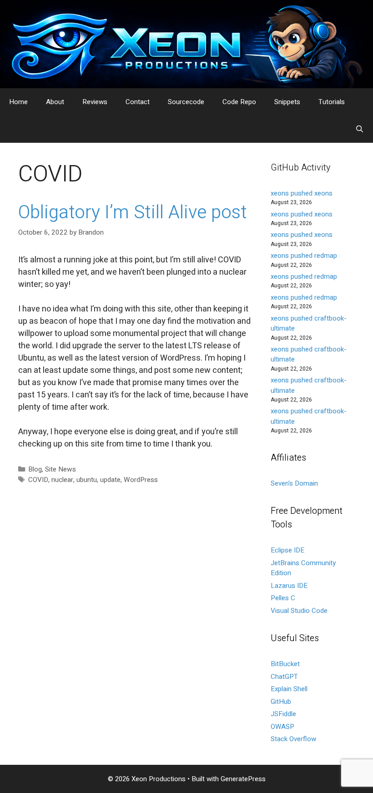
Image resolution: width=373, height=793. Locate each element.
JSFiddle (283, 714)
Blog (35, 469)
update (110, 480)
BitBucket (285, 664)
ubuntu (86, 480)
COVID (38, 480)
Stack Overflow (293, 739)
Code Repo (239, 102)
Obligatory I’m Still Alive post (132, 212)
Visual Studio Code (299, 611)
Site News (60, 469)
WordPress (141, 480)
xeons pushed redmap (304, 256)
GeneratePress (243, 779)
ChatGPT (284, 677)
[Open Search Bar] (359, 129)
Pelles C (283, 598)
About (55, 102)
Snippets (287, 102)
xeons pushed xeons (302, 193)
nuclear (62, 480)
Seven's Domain (294, 483)
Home (18, 102)
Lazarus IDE (289, 586)
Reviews (94, 102)
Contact (138, 102)
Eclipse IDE (287, 550)
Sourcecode (186, 102)
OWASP (282, 727)
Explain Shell (289, 689)
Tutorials (331, 102)
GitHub (281, 702)
